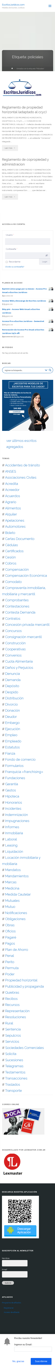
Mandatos (13, 870)
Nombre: (6, 1258)
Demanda (13, 680)
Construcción (15, 643)
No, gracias (18, 1361)
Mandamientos (17, 876)
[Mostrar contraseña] (46, 255)
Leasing (11, 845)
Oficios (10, 931)
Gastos (10, 790)
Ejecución (12, 729)
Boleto (10, 533)
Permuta (12, 968)
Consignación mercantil (23, 637)
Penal (9, 956)
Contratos (12, 618)
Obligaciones (15, 919)
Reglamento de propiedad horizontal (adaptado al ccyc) (24, 109)
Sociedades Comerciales (24, 1048)
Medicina (12, 888)
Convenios (13, 655)
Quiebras (12, 992)
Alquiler (11, 514)
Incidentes (13, 808)
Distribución (14, 698)
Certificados (14, 551)
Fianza (10, 753)
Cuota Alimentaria (19, 661)
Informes (12, 827)
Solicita (10, 1054)
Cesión (10, 557)
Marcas (10, 882)
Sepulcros (13, 1035)
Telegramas (14, 1066)
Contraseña (11, 249)
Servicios (12, 1041)
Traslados (12, 1084)
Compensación (17, 569)
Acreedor (12, 490)
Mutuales (12, 901)
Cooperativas (15, 649)
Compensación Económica (26, 576)
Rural (9, 1023)
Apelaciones (14, 520)
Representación (17, 1011)
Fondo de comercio (20, 759)
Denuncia (12, 674)
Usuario (10, 235)
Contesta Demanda (20, 612)
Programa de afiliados (11, 1302)
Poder (10, 974)
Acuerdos (12, 496)
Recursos (12, 1005)
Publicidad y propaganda (24, 986)
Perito (9, 962)
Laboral (11, 839)
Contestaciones (17, 606)
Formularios (14, 766)
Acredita (11, 484)
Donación (12, 710)
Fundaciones (15, 778)
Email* (4, 1269)
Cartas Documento (19, 539)
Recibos (11, 999)
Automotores (15, 526)
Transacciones (16, 1078)
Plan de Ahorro (16, 950)
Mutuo (10, 907)
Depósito (12, 686)
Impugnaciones (17, 821)
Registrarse (8, 1308)
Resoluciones (15, 1017)
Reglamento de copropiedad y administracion (25, 162)
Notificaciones (16, 913)
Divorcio (11, 704)
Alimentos (13, 508)
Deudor (11, 717)
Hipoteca (12, 796)
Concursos (13, 631)
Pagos (10, 943)
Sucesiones (14, 1060)
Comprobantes (17, 600)
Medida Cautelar (18, 894)
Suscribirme (41, 1361)
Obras (10, 925)
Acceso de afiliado (11, 1312)
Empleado (13, 741)
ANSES (10, 471)
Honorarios (13, 802)
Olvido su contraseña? (14, 267)
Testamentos (15, 1072)
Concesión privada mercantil (27, 625)
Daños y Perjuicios (19, 668)
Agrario (10, 502)
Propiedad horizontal (21, 980)
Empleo (11, 735)
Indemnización (16, 815)
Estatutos (12, 747)
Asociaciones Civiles (20, 477)
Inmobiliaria (14, 833)
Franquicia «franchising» (24, 772)
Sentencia (13, 1029)
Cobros (10, 563)
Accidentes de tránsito (22, 465)
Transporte (13, 1091)
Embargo (12, 723)
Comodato (13, 582)
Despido (11, 692)
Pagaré (10, 937)
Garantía (11, 784)
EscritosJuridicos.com (13, 4)
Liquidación (14, 851)
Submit (8, 1283)
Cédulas (11, 545)
